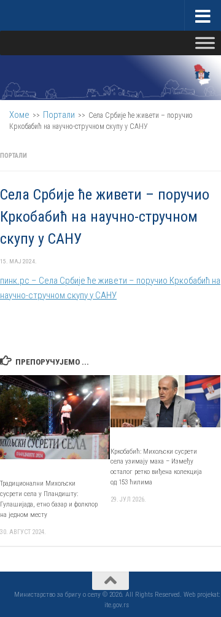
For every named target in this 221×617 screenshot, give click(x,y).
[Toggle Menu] (205, 43)
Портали (59, 114)
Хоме (19, 114)
